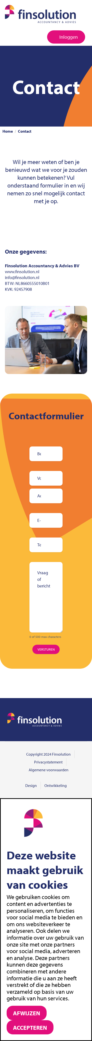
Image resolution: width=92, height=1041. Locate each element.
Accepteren (30, 1027)
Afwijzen (26, 1013)
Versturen (46, 649)
